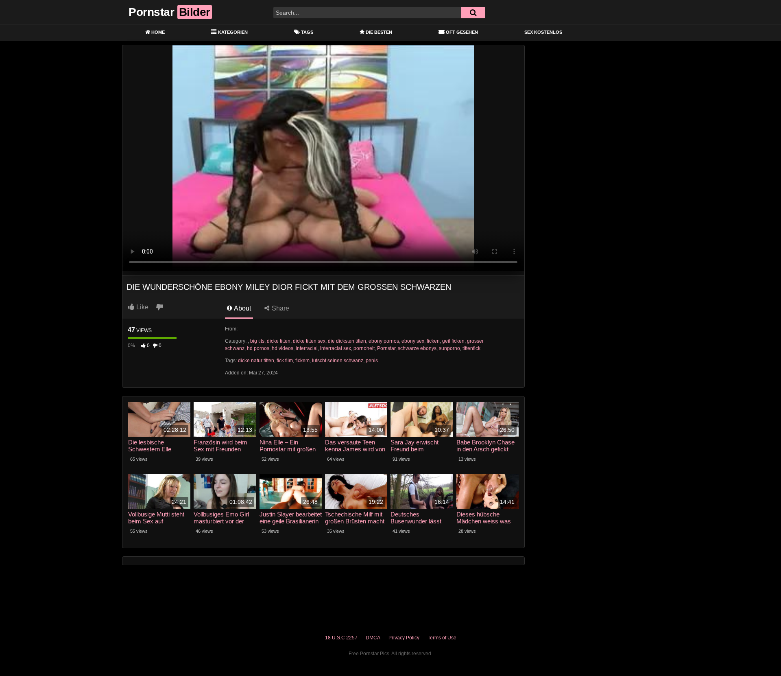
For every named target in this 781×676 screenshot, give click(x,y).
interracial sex (335, 348)
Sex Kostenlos (543, 32)
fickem (302, 360)
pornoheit (364, 348)
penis (372, 360)
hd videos (282, 348)
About (242, 308)
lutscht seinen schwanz (337, 360)
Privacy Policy (403, 638)
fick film (285, 360)
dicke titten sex (309, 341)
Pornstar (386, 348)
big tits (257, 341)
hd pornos (258, 348)
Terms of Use (442, 638)
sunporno (449, 348)
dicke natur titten (256, 360)
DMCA (373, 638)
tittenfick (471, 348)
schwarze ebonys (417, 348)
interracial (307, 348)
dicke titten (278, 341)
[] (473, 12)
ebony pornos (384, 341)
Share (279, 308)
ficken (433, 341)
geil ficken (453, 341)
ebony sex (412, 341)
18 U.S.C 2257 (341, 638)
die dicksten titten (347, 341)
